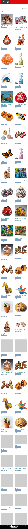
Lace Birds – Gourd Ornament (5, 199)
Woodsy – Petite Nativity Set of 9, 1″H (20, 257)
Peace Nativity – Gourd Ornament (19, 314)
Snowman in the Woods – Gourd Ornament (20, 276)
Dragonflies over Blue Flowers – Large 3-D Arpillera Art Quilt (20, 180)
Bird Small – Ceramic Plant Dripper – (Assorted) (6, 314)
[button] (26, 2)
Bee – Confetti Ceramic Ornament (19, 123)
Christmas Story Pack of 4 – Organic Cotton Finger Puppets (21, 27)
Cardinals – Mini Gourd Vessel (5, 218)
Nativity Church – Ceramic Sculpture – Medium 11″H (6, 180)
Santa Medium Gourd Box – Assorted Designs (6, 47)
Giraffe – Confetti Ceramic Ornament (6, 295)
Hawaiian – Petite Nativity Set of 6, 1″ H (6, 104)
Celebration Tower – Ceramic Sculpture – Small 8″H (6, 334)
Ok (12, 527)
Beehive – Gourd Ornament (18, 507)
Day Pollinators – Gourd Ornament (5, 123)
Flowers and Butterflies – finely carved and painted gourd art (20, 218)
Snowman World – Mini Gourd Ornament (20, 104)
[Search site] (25, 2)
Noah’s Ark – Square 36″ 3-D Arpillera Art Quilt (6, 238)
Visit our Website (4, 27)
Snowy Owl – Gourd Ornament (19, 199)
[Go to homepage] (5, 2)
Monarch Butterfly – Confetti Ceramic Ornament (6, 161)
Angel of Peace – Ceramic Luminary (19, 85)
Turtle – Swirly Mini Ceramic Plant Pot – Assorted (20, 330)
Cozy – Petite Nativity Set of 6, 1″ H (5, 276)
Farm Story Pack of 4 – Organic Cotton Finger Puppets (7, 488)
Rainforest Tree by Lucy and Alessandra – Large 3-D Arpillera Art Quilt (20, 238)
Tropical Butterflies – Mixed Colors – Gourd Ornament (7, 66)
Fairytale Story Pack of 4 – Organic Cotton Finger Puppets (20, 353)
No (15, 527)
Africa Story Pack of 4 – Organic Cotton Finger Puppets (6, 353)
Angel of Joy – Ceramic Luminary (19, 66)
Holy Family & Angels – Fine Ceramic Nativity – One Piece (7, 26)
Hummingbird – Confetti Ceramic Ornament (20, 295)
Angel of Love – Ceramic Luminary (19, 160)
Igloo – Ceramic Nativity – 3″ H (5, 85)
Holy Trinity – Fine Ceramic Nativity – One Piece (6, 257)
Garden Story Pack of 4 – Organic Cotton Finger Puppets (20, 488)
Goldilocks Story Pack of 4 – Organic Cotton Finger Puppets (7, 507)
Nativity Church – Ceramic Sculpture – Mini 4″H (20, 47)
